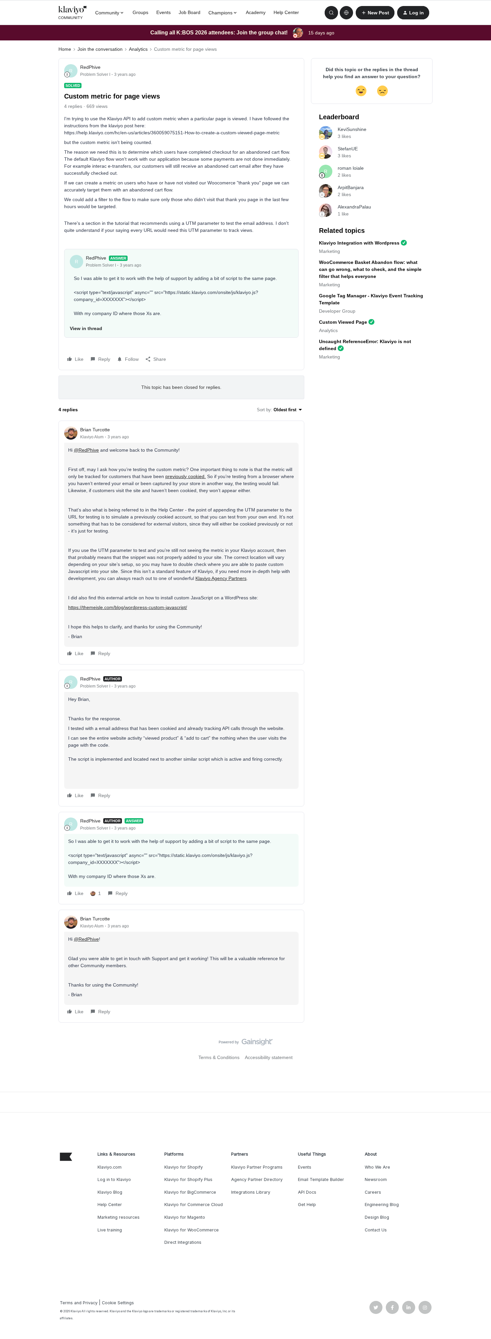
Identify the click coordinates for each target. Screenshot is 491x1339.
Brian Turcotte (95, 429)
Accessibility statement (269, 1057)
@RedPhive (86, 450)
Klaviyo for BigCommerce (190, 1192)
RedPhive (90, 67)
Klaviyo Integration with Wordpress (359, 243)
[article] (181, 542)
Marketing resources (119, 1217)
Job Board (189, 12)
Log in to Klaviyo (114, 1179)
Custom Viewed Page (343, 322)
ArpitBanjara (351, 187)
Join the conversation (100, 49)
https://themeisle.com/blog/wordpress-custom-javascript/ (127, 607)
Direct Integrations (182, 1242)
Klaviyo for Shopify (183, 1167)
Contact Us (376, 1229)
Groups (140, 12)
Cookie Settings (118, 1302)
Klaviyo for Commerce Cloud (193, 1204)
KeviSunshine (352, 129)
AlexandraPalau (354, 206)
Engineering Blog (382, 1204)
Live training (110, 1229)
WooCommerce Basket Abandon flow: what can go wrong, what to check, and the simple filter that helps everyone (370, 269)
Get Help (307, 1204)
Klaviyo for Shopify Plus (188, 1179)
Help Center (286, 12)
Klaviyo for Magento (184, 1217)
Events (163, 12)
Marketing (329, 251)
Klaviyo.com (110, 1167)
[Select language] (346, 12)
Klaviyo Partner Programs (257, 1167)
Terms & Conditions (218, 1057)
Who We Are (377, 1167)
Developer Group (337, 311)
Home (64, 49)
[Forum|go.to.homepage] (72, 12)
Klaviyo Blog (110, 1192)
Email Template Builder (321, 1179)
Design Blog (377, 1217)
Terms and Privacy (79, 1302)
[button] (375, 12)
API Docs (307, 1192)
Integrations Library (250, 1192)
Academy (256, 12)
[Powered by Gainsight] (246, 1044)
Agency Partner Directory (257, 1179)
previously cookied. (185, 476)
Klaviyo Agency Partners (221, 578)
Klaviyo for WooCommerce (191, 1229)
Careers (373, 1192)
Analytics (138, 49)
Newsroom (376, 1179)
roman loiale (351, 168)
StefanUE (348, 148)
